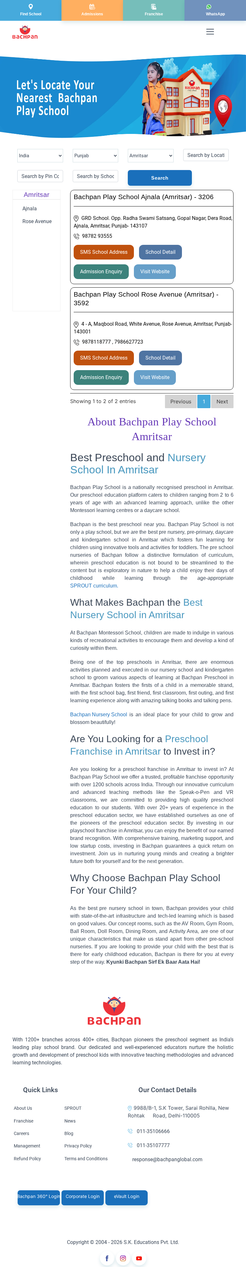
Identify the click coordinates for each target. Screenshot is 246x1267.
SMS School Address (103, 252)
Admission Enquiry (101, 271)
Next (222, 401)
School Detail (160, 252)
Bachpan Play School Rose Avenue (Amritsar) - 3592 (146, 299)
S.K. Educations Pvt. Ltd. (151, 1242)
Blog (68, 1133)
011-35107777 (153, 1145)
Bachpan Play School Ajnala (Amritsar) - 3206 (144, 196)
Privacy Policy (78, 1145)
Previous (180, 401)
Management (27, 1145)
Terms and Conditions (86, 1158)
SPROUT (72, 1108)
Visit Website (154, 271)
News (70, 1120)
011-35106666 (153, 1131)
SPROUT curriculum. (94, 585)
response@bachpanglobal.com (167, 1159)
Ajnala (29, 209)
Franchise (23, 1120)
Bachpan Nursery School (98, 714)
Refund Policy (27, 1158)
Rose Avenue (37, 221)
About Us (23, 1108)
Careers (21, 1133)
